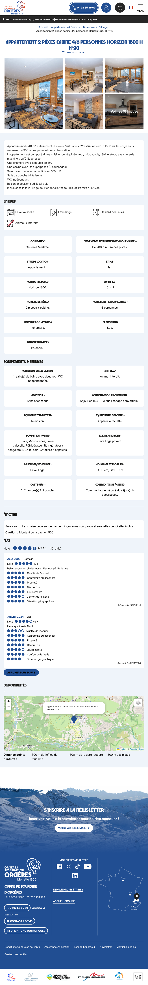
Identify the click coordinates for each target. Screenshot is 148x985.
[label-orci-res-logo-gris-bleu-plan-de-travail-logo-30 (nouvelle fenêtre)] (31, 976)
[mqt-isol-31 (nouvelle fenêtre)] (10, 976)
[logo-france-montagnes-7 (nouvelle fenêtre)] (91, 976)
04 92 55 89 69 (86, 7)
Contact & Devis (21, 921)
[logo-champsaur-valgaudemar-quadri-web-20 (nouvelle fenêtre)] (58, 976)
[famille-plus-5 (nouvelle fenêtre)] (119, 976)
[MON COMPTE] (106, 8)
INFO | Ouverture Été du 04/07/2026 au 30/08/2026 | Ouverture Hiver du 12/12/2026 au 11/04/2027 (51, 19)
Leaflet (122, 749)
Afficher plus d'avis (21, 672)
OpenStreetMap (136, 749)
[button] (120, 8)
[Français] (131, 7)
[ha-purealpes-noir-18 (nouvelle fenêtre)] (138, 976)
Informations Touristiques (26, 930)
